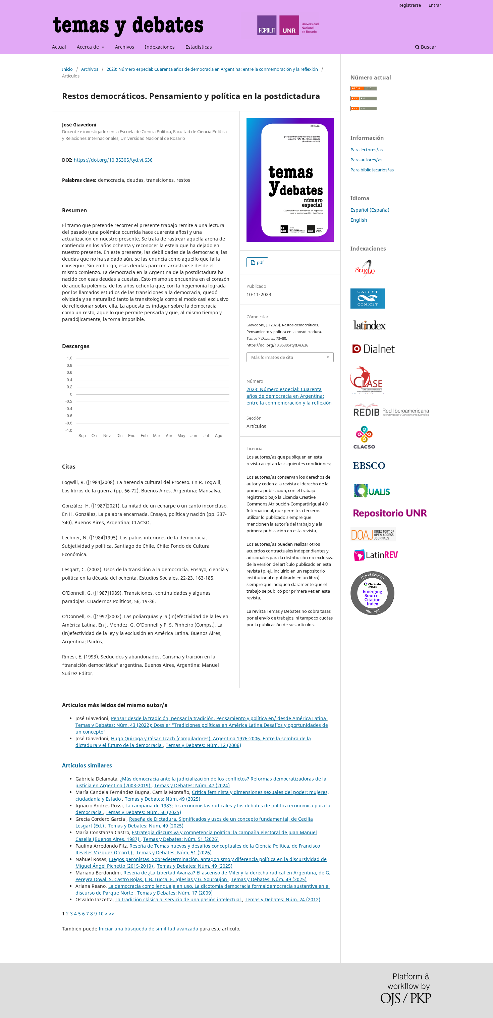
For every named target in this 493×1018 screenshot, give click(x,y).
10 (101, 913)
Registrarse (409, 5)
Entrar (435, 5)
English (358, 220)
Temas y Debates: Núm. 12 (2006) (203, 745)
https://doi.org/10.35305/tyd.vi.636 (113, 160)
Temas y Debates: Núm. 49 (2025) (162, 799)
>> (111, 913)
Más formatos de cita (272, 357)
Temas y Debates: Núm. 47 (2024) (192, 785)
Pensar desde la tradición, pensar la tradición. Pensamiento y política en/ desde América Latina (219, 718)
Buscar (428, 47)
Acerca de (88, 47)
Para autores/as (366, 160)
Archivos (124, 47)
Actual (59, 47)
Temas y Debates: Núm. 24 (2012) (282, 899)
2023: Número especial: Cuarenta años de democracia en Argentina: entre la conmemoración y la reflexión (212, 69)
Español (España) (369, 210)
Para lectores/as (366, 150)
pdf (260, 262)
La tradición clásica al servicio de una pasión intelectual (178, 899)
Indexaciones (160, 47)
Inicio (67, 69)
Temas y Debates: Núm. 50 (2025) (143, 812)
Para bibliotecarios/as (372, 170)
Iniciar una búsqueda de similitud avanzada (148, 928)
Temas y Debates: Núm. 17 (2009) (175, 893)
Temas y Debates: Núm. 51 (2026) (181, 839)
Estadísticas (198, 47)
